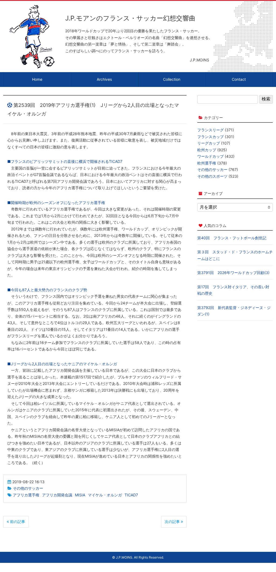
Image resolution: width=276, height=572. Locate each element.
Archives (104, 79)
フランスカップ (210, 136)
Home (37, 79)
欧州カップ (206, 150)
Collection (171, 79)
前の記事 (17, 521)
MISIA (80, 495)
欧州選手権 (206, 163)
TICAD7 (131, 495)
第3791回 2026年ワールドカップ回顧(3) (233, 272)
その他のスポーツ (212, 176)
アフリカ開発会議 (57, 495)
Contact (239, 79)
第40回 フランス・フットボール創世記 (231, 238)
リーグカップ (208, 143)
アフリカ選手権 (26, 495)
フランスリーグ (210, 130)
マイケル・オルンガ (105, 495)
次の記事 (173, 521)
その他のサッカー (28, 488)
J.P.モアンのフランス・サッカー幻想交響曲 (130, 18)
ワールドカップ (210, 156)
